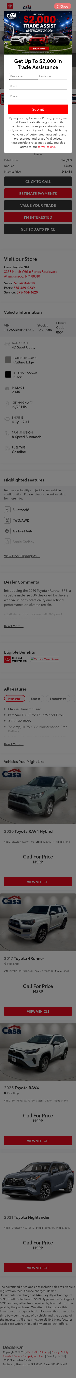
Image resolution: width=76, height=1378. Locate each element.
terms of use (46, 147)
